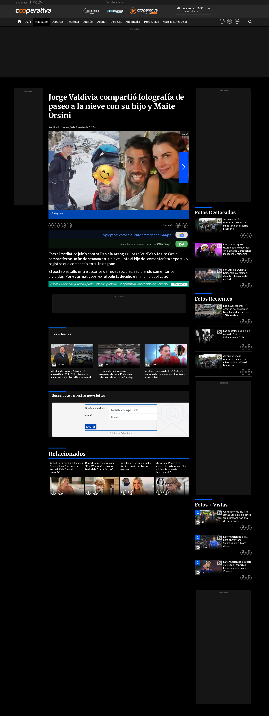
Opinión (102, 21)
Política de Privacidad (121, 433)
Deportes (57, 21)
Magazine (41, 21)
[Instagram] (40, 2)
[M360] (229, 25)
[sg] (237, 25)
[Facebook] (30, 2)
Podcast (116, 21)
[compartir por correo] (178, 225)
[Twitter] (35, 2)
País (28, 21)
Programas (151, 21)
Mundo (88, 21)
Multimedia (133, 21)
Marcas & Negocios (175, 21)
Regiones (73, 21)
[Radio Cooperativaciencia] (114, 11)
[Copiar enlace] (185, 225)
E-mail (88, 415)
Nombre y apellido (95, 408)
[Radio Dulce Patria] (91, 11)
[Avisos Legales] (222, 25)
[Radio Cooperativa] (144, 11)
